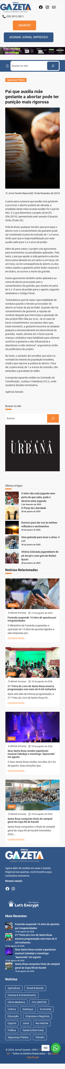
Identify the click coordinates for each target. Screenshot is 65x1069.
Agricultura (14, 988)
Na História (42, 1023)
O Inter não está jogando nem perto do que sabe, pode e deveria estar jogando (38, 497)
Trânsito (39, 1037)
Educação (13, 1016)
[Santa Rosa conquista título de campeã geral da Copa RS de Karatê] (8, 966)
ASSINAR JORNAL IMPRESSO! (28, 37)
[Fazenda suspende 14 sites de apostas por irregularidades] (8, 926)
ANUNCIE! (24, 25)
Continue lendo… (17, 638)
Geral (11, 674)
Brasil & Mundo (35, 988)
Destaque (28, 1009)
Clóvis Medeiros (16, 1002)
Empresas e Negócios (37, 1016)
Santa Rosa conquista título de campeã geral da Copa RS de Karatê (30, 820)
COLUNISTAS (39, 1002)
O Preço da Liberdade (33, 508)
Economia (45, 1009)
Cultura (12, 1009)
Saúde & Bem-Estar (33, 1030)
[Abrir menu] (7, 66)
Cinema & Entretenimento (22, 995)
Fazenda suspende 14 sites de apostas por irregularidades (32, 619)
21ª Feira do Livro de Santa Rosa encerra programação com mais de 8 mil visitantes (32, 688)
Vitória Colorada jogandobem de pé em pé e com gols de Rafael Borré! (39, 555)
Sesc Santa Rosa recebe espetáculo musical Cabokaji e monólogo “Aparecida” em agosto (31, 753)
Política (12, 605)
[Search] (53, 66)
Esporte (12, 1023)
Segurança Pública (16, 80)
